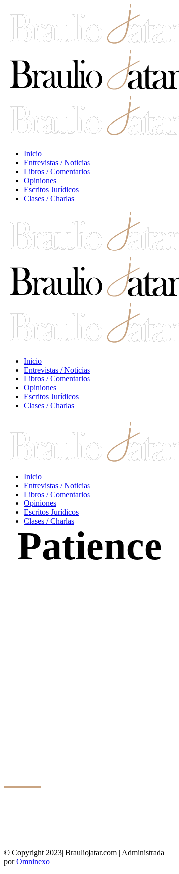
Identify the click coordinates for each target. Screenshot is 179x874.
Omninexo (33, 861)
